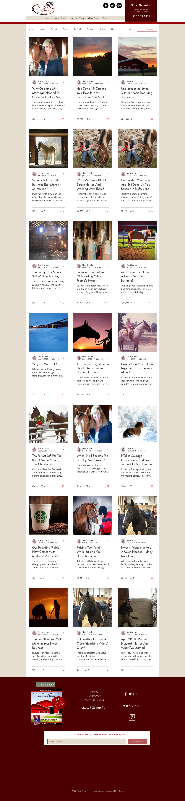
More (113, 29)
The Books (54, 29)
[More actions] (64, 82)
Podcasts (43, 29)
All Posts (31, 29)
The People (78, 29)
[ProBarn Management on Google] (119, 5)
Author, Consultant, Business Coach (141, 10)
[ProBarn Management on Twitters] (130, 694)
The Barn (66, 29)
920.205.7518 (141, 16)
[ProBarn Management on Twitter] (112, 5)
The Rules (103, 29)
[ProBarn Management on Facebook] (105, 5)
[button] (130, 29)
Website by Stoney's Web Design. (111, 791)
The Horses (90, 29)
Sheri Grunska (140, 5)
